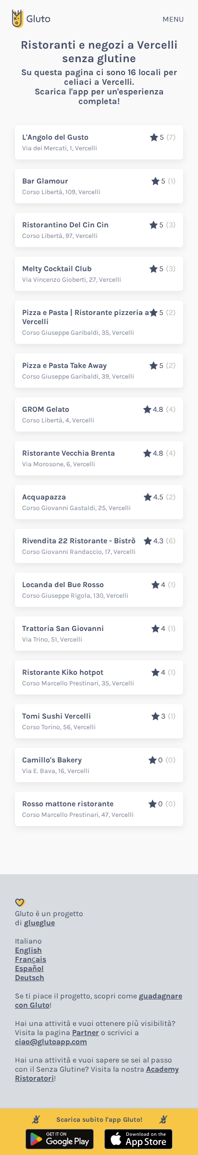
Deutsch (29, 977)
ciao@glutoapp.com (51, 1041)
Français (30, 959)
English (28, 950)
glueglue (39, 922)
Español (29, 968)
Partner (85, 1032)
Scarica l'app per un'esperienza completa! (99, 96)
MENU (173, 19)
